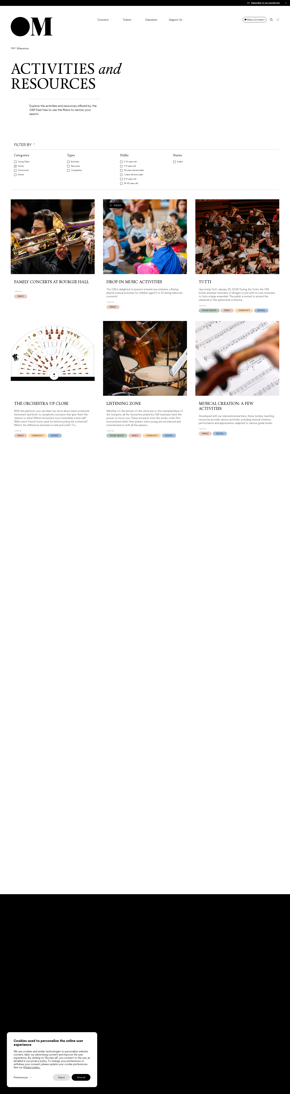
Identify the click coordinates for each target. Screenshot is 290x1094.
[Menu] (277, 20)
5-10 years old (130, 162)
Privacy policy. (31, 1067)
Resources (75, 166)
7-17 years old (130, 166)
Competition (76, 170)
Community (23, 170)
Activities (75, 162)
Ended (180, 162)
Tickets (127, 19)
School (21, 175)
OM (13, 48)
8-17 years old (130, 179)
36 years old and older (134, 170)
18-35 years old (131, 183)
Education (151, 19)
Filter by (23, 144)
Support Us (175, 19)
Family (21, 166)
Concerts (103, 19)
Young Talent (24, 162)
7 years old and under (133, 175)
